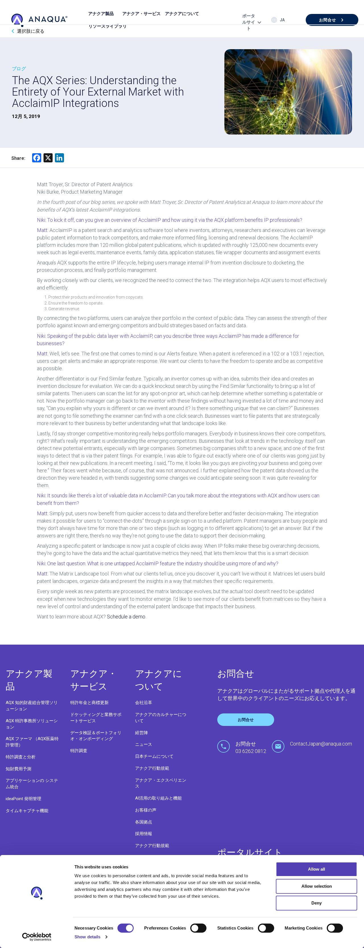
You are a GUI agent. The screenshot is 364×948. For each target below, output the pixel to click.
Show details (87, 936)
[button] (332, 20)
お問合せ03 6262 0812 (250, 747)
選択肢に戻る (30, 31)
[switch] (198, 928)
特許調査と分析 (21, 756)
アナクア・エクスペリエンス (160, 783)
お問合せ (246, 719)
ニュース (143, 744)
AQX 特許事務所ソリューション (32, 724)
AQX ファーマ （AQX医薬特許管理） (32, 742)
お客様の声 (145, 810)
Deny (316, 903)
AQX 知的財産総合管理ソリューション (32, 705)
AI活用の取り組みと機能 (158, 798)
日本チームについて (154, 756)
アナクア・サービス (141, 13)
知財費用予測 (18, 768)
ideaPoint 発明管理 (23, 798)
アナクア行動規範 (152, 768)
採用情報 (143, 833)
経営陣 (141, 732)
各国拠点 (143, 822)
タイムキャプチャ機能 (27, 810)
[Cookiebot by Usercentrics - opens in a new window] (37, 937)
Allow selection (316, 886)
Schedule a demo (126, 617)
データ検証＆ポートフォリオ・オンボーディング (95, 736)
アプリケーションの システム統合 (32, 783)
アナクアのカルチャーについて (160, 717)
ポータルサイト (248, 22)
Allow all (316, 869)
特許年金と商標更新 (89, 702)
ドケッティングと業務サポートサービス (95, 717)
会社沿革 (143, 702)
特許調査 (78, 750)
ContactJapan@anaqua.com (321, 744)
